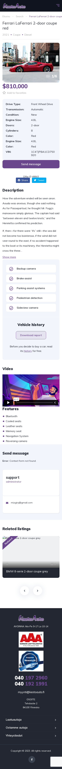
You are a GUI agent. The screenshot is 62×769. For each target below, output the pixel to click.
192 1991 (31, 684)
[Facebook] (31, 759)
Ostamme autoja (16, 727)
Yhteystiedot (14, 735)
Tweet (40, 180)
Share (24, 180)
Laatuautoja (13, 719)
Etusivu (6, 16)
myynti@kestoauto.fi (31, 692)
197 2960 (31, 678)
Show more (9, 257)
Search (19, 16)
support (12, 477)
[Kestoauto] (14, 5)
